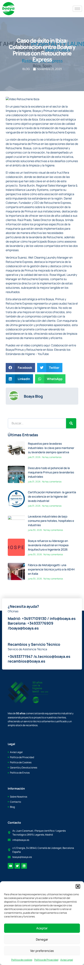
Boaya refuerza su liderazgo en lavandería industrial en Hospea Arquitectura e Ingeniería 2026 (48, 545)
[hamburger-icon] (77, 9)
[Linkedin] (24, 866)
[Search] (71, 423)
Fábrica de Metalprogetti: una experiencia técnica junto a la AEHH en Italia (51, 569)
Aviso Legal (66, 960)
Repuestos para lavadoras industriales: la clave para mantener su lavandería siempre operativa (51, 448)
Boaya (37, 111)
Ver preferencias (42, 951)
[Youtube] (10, 866)
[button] (78, 886)
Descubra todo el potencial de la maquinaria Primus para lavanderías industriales (51, 472)
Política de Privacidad (46, 960)
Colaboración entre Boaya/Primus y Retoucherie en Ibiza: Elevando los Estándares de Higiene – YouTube (41, 349)
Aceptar (42, 928)
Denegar (42, 939)
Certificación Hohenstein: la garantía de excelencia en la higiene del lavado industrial (52, 496)
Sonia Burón (26, 185)
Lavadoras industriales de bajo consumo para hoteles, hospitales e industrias (51, 520)
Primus (47, 111)
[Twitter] (17, 866)
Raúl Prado (24, 220)
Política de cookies (21, 960)
